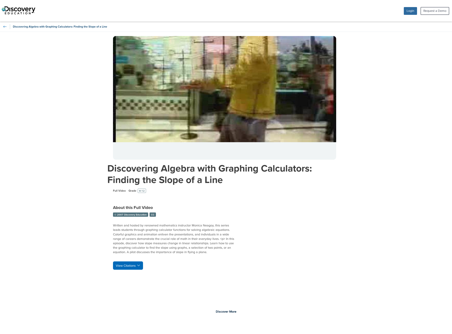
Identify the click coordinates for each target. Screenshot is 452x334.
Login (410, 11)
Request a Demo (434, 11)
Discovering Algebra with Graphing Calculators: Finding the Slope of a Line (209, 174)
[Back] (4, 26)
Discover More (226, 311)
